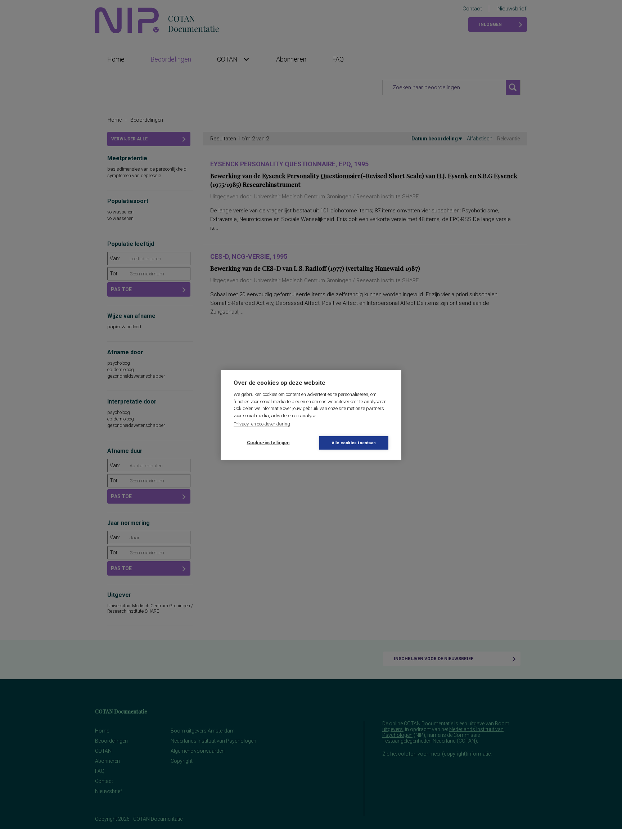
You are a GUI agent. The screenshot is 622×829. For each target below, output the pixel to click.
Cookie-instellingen (268, 442)
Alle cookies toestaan (354, 443)
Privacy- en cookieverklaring (262, 424)
